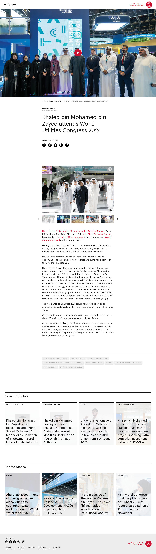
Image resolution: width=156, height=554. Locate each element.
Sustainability (50, 367)
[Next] (116, 219)
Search (9, 5)
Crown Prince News (54, 101)
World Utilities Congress (71, 237)
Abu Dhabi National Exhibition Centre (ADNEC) (63, 362)
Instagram (18, 541)
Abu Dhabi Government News (55, 358)
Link (44, 145)
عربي (13, 4)
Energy (109, 362)
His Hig (45, 231)
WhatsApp (67, 145)
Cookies (31, 547)
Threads (23, 541)
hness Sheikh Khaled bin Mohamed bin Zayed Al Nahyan (77, 231)
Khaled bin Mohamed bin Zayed (128, 362)
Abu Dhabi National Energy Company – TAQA (89, 358)
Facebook (55, 145)
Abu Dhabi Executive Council (97, 234)
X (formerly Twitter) (50, 145)
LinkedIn (61, 145)
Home (44, 101)
